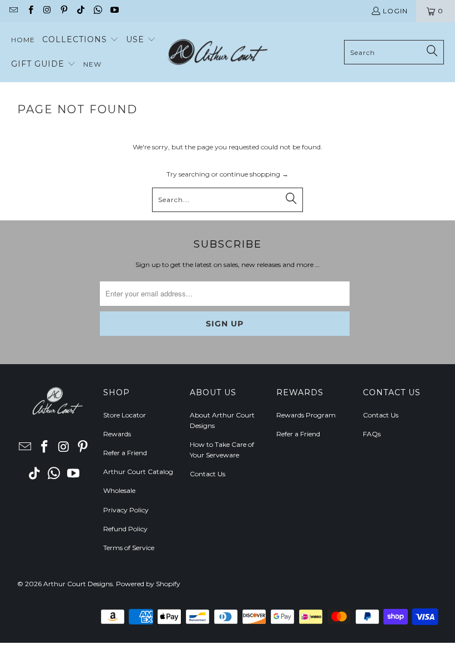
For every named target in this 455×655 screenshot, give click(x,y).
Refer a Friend (125, 453)
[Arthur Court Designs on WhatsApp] (97, 11)
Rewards (117, 434)
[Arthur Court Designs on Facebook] (29, 11)
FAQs (372, 434)
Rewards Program (306, 415)
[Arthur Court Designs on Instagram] (47, 11)
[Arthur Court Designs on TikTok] (80, 11)
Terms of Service (128, 547)
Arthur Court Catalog (138, 471)
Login (395, 11)
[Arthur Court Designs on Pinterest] (63, 11)
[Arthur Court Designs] (217, 52)
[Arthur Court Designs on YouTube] (114, 11)
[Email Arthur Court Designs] (13, 11)
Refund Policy (125, 529)
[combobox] (394, 52)
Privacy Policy (126, 510)
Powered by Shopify (148, 584)
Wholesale (119, 490)
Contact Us (207, 474)
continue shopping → (254, 174)
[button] (80, 40)
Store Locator (124, 415)
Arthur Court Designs (78, 584)
